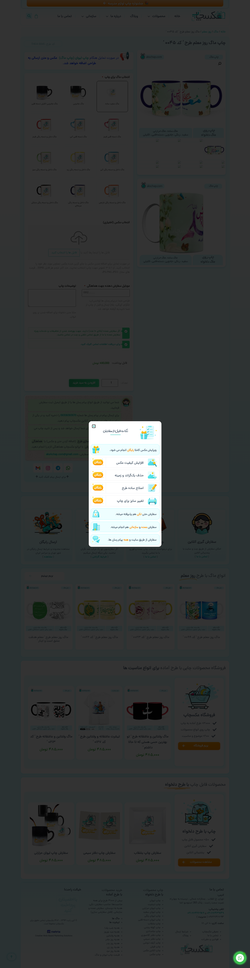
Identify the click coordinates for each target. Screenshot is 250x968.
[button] (93, 426)
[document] (125, 484)
